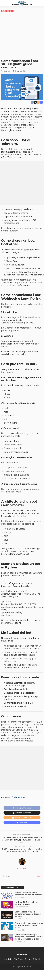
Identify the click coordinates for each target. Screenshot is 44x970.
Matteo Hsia (5, 71)
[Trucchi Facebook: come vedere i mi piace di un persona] (7, 895)
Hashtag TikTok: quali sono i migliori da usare (27, 903)
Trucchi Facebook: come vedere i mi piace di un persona (28, 894)
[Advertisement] (22, 35)
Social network (18, 797)
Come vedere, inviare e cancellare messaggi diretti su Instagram (28, 914)
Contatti (8, 959)
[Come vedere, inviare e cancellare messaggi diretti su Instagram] (7, 915)
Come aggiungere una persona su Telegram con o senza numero (29, 925)
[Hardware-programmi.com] (22, 3)
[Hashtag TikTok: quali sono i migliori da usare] (7, 905)
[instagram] (6, 876)
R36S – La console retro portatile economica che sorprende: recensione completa (22, 850)
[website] (3, 876)
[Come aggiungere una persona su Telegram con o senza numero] (7, 926)
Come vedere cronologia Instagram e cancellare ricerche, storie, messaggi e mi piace (29, 937)
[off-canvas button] (3, 3)
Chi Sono (18, 959)
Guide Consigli (8, 11)
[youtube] (9, 876)
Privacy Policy (32, 959)
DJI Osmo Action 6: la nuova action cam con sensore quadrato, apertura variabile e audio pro (22, 840)
